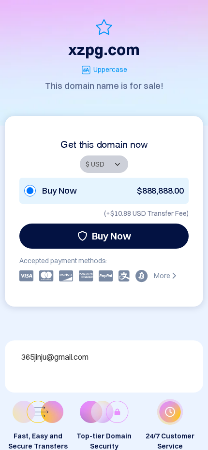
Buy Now (111, 236)
